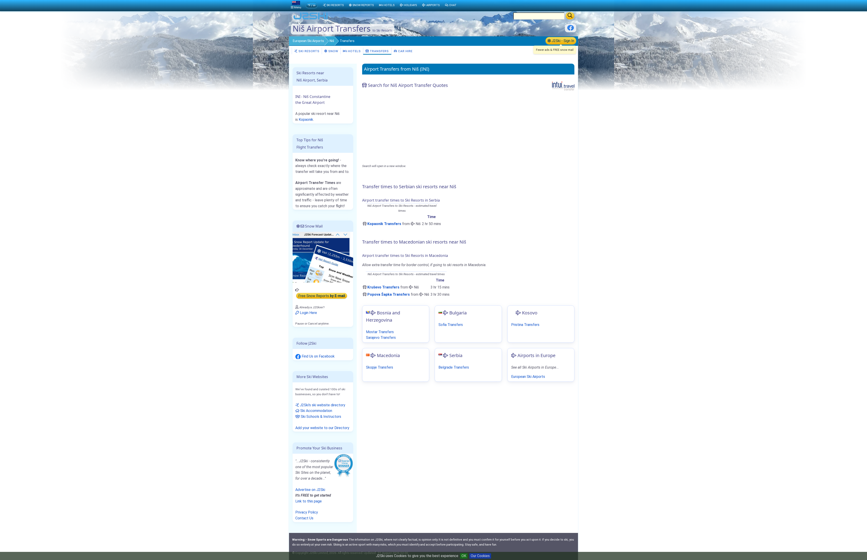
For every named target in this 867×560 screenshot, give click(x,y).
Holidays (410, 5)
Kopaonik (306, 119)
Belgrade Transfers (453, 367)
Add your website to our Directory (322, 428)
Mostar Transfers (380, 332)
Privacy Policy (306, 512)
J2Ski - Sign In (562, 41)
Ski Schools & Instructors (320, 416)
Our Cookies (480, 556)
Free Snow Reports (321, 296)
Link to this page (308, 501)
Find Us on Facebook (318, 356)
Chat (453, 5)
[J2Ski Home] (311, 19)
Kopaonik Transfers (384, 224)
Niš (332, 41)
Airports (433, 5)
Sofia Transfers (450, 325)
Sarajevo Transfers (381, 337)
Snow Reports (363, 5)
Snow (332, 51)
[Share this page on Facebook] (570, 29)
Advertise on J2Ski (310, 490)
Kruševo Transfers (383, 287)
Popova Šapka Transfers (388, 294)
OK (463, 556)
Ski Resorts (308, 51)
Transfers (379, 51)
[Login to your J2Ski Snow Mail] (323, 257)
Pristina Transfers (525, 325)
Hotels (354, 51)
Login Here (308, 313)
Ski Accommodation (315, 411)
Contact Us (304, 518)
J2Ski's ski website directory (322, 405)
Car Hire (405, 51)
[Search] (570, 15)
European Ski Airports (308, 41)
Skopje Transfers (379, 367)
